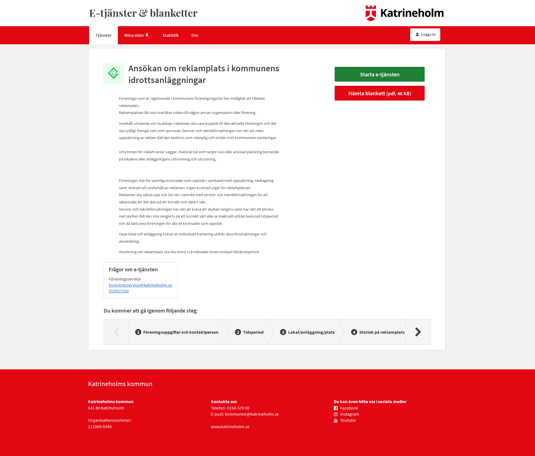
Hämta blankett (379, 93)
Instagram (349, 414)
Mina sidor (134, 35)
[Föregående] (116, 332)
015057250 (119, 291)
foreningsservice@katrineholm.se (140, 285)
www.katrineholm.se (230, 426)
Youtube (348, 420)
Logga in (426, 34)
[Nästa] (418, 332)
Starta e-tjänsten (380, 74)
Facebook (349, 408)
